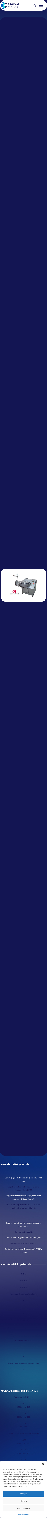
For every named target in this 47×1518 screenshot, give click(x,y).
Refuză (23, 1501)
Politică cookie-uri (22, 1514)
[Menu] (39, 5)
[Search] (33, 5)
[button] (43, 1464)
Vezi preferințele (23, 1508)
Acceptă (23, 1494)
